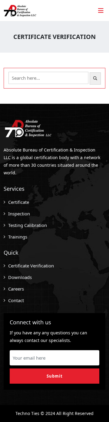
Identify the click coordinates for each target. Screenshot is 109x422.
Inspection (19, 214)
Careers (16, 289)
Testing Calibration (27, 225)
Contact (16, 300)
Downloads (20, 277)
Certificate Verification (31, 266)
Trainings (17, 237)
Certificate (18, 202)
